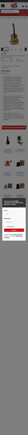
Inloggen (14, 230)
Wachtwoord (7, 218)
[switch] (5, 226)
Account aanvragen (17, 234)
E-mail (5, 210)
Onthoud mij (10, 226)
